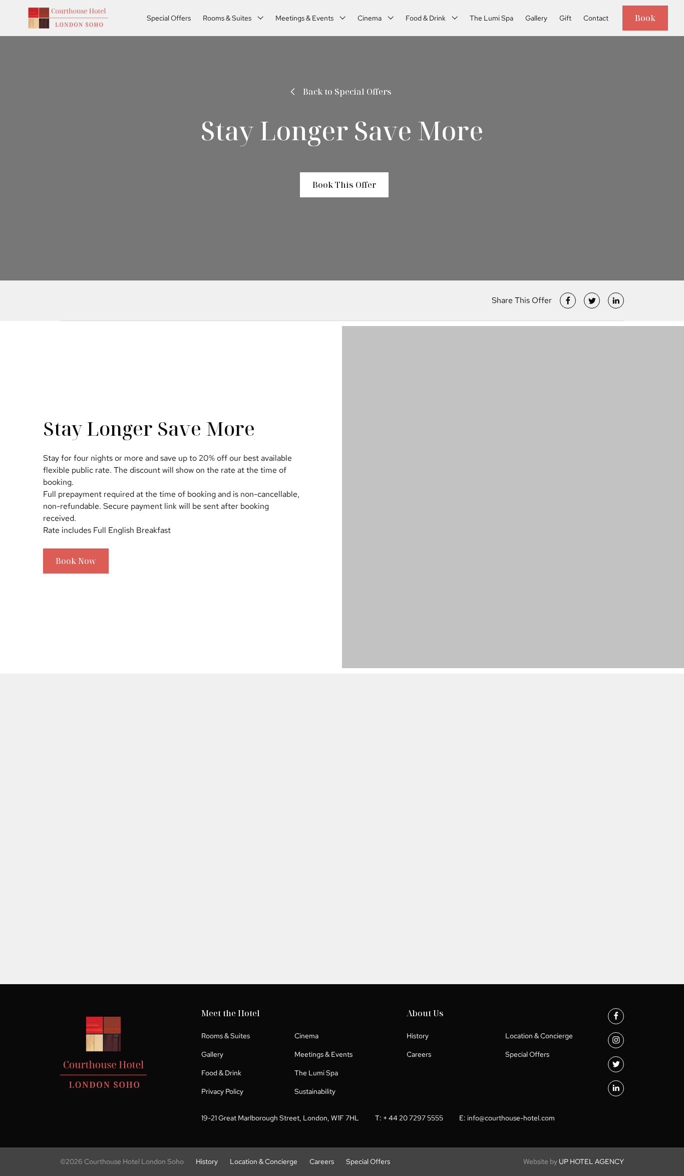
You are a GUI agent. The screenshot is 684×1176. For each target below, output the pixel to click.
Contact (595, 18)
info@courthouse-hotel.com (511, 1117)
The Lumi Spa (491, 18)
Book (645, 18)
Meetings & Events (304, 18)
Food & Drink (426, 18)
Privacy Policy (222, 1091)
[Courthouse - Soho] (68, 18)
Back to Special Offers (347, 91)
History (418, 1035)
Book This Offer (344, 184)
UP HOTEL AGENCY (573, 1161)
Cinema (370, 18)
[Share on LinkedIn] (616, 300)
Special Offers (169, 18)
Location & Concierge (539, 1035)
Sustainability (314, 1091)
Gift (565, 18)
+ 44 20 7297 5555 (413, 1117)
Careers (419, 1054)
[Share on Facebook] (568, 300)
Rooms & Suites (227, 18)
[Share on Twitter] (592, 300)
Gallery (536, 18)
